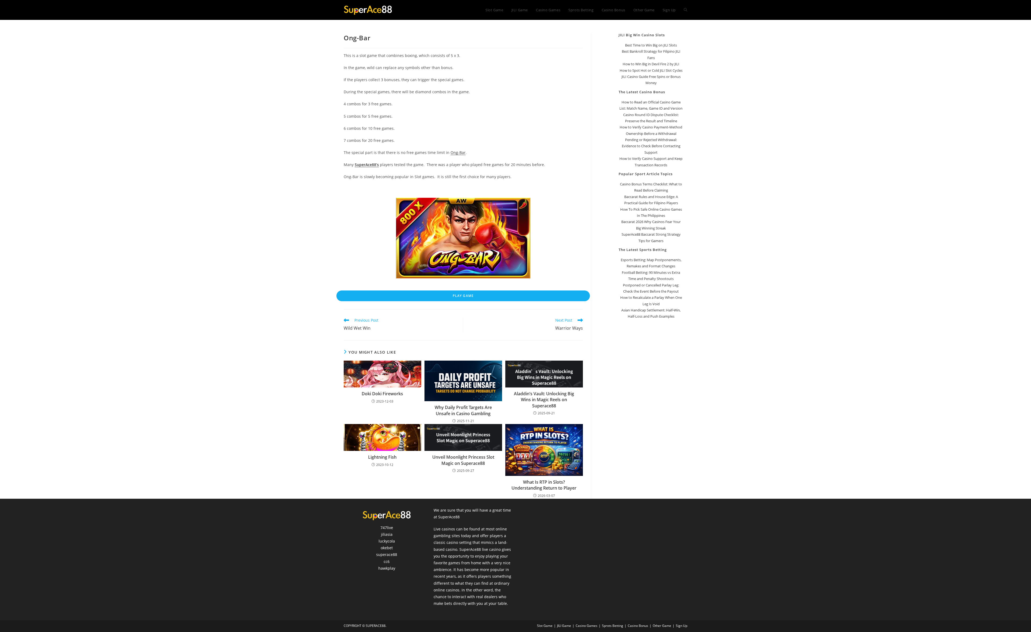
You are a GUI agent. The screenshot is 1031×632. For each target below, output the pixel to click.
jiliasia (387, 534)
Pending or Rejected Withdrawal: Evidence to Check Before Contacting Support (651, 146)
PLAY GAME (463, 295)
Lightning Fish (382, 457)
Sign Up (681, 625)
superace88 (386, 554)
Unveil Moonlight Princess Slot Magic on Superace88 (463, 460)
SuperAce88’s (367, 164)
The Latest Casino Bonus (642, 91)
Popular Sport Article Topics (646, 173)
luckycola (387, 541)
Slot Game (545, 625)
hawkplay (386, 568)
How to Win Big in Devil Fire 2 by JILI (651, 64)
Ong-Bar (458, 152)
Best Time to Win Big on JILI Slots (651, 45)
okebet (387, 547)
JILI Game (564, 625)
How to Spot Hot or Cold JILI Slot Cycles (651, 70)
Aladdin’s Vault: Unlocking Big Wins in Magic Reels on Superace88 (544, 400)
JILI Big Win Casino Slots (642, 35)
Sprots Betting (612, 625)
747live (386, 527)
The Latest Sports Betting (643, 249)
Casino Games (586, 625)
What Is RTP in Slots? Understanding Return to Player (543, 485)
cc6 (387, 561)
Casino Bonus (638, 625)
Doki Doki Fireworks (382, 394)
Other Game (662, 625)
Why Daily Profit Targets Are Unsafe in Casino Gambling (463, 410)
